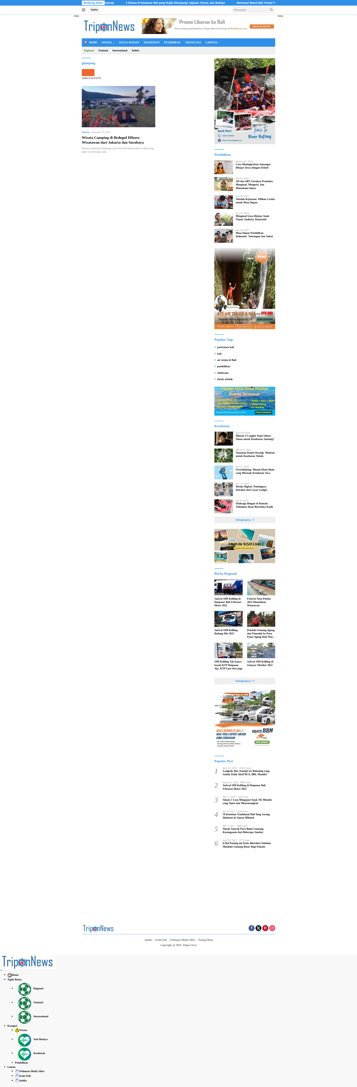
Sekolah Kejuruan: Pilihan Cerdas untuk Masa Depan (255, 201)
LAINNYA (211, 42)
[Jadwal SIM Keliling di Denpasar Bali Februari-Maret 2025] (228, 587)
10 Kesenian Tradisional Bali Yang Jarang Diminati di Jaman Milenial (246, 816)
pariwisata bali (225, 347)
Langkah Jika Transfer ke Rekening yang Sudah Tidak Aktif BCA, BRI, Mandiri (246, 773)
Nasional (103, 50)
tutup (76, 16)
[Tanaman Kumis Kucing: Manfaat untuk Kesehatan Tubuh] (223, 455)
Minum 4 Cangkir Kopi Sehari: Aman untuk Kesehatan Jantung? (255, 437)
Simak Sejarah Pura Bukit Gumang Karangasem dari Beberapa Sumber (243, 830)
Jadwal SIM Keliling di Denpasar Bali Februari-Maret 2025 (228, 602)
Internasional (119, 50)
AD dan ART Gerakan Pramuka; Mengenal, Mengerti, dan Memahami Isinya (254, 184)
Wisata (86, 132)
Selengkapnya (243, 519)
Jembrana (223, 373)
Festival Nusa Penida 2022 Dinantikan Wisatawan (259, 602)
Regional (89, 50)
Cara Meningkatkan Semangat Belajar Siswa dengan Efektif (253, 166)
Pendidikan (21, 1062)
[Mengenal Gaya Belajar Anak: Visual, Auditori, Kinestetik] (223, 219)
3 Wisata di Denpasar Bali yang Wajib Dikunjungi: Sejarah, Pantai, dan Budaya (141, 2)
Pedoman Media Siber (182, 940)
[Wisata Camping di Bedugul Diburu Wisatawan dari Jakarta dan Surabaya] (118, 106)
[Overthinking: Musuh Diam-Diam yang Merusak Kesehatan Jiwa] (223, 472)
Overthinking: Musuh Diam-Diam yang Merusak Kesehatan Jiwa (255, 471)
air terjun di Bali (226, 360)
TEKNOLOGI (193, 42)
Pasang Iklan (205, 940)
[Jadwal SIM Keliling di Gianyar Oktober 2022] (261, 650)
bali (219, 353)
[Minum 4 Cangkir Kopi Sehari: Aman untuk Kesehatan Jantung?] (223, 439)
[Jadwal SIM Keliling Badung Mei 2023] (228, 619)
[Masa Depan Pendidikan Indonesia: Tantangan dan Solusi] (223, 236)
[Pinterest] (265, 928)
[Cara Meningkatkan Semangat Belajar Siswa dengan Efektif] (223, 167)
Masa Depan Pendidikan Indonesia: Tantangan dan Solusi (254, 235)
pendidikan (223, 366)
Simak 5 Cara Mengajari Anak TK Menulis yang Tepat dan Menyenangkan (247, 801)
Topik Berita (14, 979)
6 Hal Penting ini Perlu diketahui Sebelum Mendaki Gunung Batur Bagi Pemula (247, 845)
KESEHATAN (152, 42)
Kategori (12, 1025)
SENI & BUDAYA (129, 42)
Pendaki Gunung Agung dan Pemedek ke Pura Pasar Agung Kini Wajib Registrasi (261, 634)
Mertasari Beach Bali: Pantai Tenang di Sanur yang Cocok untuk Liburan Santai (253, 2)
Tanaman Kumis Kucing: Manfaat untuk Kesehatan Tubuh (255, 454)
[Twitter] (258, 928)
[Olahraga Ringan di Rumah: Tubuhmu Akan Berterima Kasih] (223, 506)
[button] (271, 10)
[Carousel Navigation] (145, 72)
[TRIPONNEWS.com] (110, 26)
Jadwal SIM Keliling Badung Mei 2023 (226, 632)
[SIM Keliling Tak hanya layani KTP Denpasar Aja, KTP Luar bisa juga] (228, 650)
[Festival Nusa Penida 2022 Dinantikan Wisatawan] (261, 587)
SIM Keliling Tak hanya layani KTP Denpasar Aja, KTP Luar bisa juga (228, 665)
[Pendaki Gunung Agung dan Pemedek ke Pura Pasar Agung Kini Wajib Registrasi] (261, 619)
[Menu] (84, 10)
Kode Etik (161, 940)
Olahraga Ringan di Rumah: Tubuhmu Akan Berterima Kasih (254, 505)
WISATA (107, 42)
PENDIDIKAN (172, 42)
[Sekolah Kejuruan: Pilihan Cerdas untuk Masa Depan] (223, 202)
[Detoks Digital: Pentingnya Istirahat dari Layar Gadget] (223, 489)
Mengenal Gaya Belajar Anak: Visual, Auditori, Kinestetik (253, 218)
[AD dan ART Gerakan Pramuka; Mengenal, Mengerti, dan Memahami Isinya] (223, 184)
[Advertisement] (65, 70)
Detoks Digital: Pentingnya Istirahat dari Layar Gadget (251, 488)
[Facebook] (252, 928)
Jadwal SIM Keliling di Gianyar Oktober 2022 (260, 663)
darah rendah (225, 379)
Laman (11, 1067)
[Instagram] (272, 928)
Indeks (94, 9)
